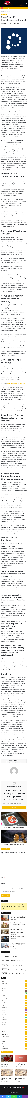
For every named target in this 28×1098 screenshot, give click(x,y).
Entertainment (5, 1039)
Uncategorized (5, 1036)
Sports (3, 1031)
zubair (4, 23)
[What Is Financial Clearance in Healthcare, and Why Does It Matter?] (5, 945)
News (3, 995)
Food (3, 1029)
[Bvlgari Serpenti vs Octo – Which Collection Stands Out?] (5, 925)
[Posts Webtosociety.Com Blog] (21, 1072)
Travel (3, 1017)
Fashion (4, 1024)
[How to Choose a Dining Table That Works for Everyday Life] (5, 918)
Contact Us (16, 1092)
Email (3, 877)
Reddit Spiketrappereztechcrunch (16, 383)
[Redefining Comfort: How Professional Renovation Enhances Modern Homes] (5, 931)
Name (3, 872)
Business (4, 990)
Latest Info (4, 986)
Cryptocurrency (6, 1027)
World (3, 1012)
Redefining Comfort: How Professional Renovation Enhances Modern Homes (16, 931)
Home (3, 11)
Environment (5, 1043)
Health (3, 1000)
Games (3, 1010)
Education (4, 1015)
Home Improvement (7, 998)
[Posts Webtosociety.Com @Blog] (7, 1072)
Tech (3, 993)
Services (4, 1022)
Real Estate (4, 1007)
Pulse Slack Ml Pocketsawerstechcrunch (13, 761)
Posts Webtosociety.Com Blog (19, 1078)
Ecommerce (5, 1048)
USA (3, 981)
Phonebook (4, 988)
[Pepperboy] (7, 3)
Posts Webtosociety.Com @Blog (6, 1078)
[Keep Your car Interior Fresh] (5, 939)
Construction (5, 1034)
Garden (4, 1041)
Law (3, 1005)
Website (3, 883)
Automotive (5, 1019)
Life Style (4, 1002)
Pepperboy (8, 11)
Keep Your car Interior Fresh (10, 8)
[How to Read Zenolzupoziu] (7, 1058)
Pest (3, 1046)
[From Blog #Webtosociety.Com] (21, 1058)
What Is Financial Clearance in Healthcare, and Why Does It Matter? (18, 945)
